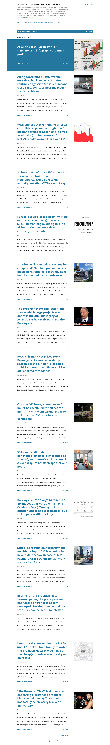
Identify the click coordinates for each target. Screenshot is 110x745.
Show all (89, 31)
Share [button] (19, 63)
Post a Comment (27, 115)
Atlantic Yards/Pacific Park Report (39, 4)
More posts (64, 735)
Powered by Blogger (56, 740)
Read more (65, 63)
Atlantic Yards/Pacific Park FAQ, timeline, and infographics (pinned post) (40, 50)
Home (18, 22)
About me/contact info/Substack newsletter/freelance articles (39, 22)
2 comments (25, 63)
